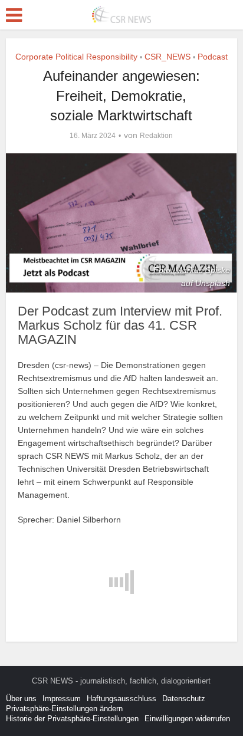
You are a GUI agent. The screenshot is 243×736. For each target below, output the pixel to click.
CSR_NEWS (168, 56)
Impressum (61, 698)
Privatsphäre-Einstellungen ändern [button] (64, 708)
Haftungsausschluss (121, 698)
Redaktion (156, 136)
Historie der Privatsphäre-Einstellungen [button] (72, 718)
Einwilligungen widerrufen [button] (187, 718)
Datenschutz (183, 698)
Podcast (213, 56)
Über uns (21, 698)
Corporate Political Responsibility (76, 56)
